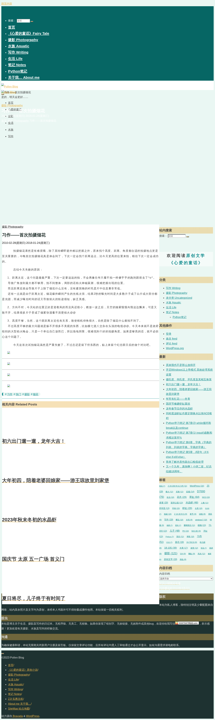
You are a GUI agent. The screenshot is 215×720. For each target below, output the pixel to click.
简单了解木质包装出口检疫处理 (185, 461)
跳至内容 (6, 3)
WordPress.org (175, 348)
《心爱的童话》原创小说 (23, 669)
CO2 (169, 542)
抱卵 (170, 525)
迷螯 (194, 548)
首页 (10, 665)
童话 (179, 542)
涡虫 (183, 559)
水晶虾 (192, 502)
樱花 (179, 520)
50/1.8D (196, 531)
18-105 (170, 547)
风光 (201, 554)
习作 (9, 394)
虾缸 (187, 508)
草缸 (194, 497)
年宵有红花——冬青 (178, 398)
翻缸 (191, 554)
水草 (184, 548)
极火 (169, 492)
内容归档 (164, 573)
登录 (168, 333)
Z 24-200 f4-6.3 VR (177, 486)
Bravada (17, 716)
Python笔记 (179, 317)
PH (185, 531)
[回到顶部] (2, 653)
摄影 (27, 394)
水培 (189, 520)
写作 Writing (173, 288)
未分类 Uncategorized (179, 297)
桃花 (162, 486)
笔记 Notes (172, 312)
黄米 (178, 525)
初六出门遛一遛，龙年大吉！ (183, 384)
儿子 (175, 530)
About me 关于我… (19, 703)
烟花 (35, 394)
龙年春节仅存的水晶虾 (179, 408)
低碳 (167, 514)
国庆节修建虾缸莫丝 (178, 403)
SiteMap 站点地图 (18, 708)
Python (170, 537)
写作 (168, 520)
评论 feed (171, 343)
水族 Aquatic (173, 302)
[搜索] (32, 21)
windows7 (201, 520)
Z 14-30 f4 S (180, 514)
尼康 (179, 492)
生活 (170, 497)
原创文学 (170, 559)
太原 (198, 508)
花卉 (182, 497)
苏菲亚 (164, 508)
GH (183, 554)
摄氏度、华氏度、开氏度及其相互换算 (189, 379)
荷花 (204, 548)
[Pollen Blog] (9, 86)
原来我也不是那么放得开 (181, 365)
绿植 (202, 514)
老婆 (163, 503)
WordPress (197, 486)
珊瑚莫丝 (189, 525)
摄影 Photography (12, 105)
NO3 (206, 497)
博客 (190, 537)
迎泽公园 (177, 503)
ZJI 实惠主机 (15, 698)
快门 (18, 394)
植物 (202, 525)
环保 (176, 508)
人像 (204, 503)
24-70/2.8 (191, 542)
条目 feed (171, 338)
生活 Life (171, 307)
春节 (193, 514)
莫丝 (180, 537)
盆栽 (190, 491)
